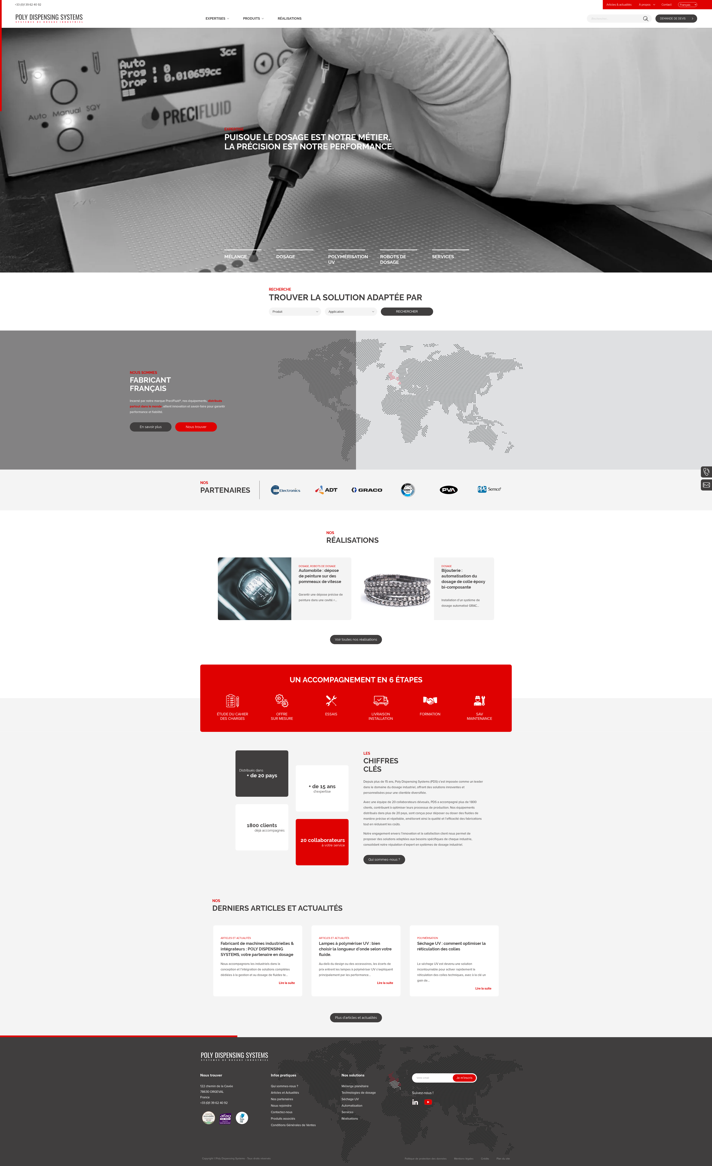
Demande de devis (673, 18)
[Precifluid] (489, 490)
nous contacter (706, 484)
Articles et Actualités (285, 1092)
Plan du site (503, 1159)
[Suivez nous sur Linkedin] (415, 1102)
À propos (644, 4)
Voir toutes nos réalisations (356, 639)
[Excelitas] (448, 490)
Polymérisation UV (347, 249)
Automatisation (352, 1105)
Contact (667, 4)
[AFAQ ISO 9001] (225, 1118)
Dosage (295, 249)
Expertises (215, 18)
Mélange (243, 249)
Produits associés (283, 1118)
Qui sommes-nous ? (384, 859)
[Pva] (326, 490)
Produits (251, 18)
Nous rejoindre (281, 1105)
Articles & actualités (619, 4)
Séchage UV (350, 1099)
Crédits (485, 1159)
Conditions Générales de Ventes (293, 1125)
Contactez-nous (281, 1112)
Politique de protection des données (426, 1159)
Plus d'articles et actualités (356, 1018)
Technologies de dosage (359, 1092)
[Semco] (367, 490)
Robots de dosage (399, 249)
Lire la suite (257, 958)
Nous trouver (196, 427)
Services (451, 249)
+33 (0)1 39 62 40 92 (706, 472)
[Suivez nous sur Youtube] (428, 1102)
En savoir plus (151, 427)
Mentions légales (464, 1159)
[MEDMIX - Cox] (285, 490)
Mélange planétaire (355, 1086)
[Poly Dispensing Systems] (49, 18)
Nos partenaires (282, 1099)
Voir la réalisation (284, 588)
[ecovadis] (208, 1117)
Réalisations (289, 18)
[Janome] (407, 490)
